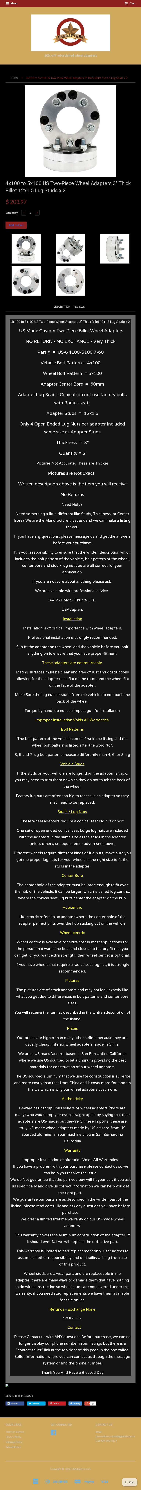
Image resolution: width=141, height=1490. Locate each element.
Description (62, 306)
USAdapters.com (81, 1468)
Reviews (79, 306)
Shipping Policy (14, 1442)
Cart (132, 3)
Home (15, 78)
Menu (13, 3)
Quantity (12, 212)
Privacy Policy (13, 1436)
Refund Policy (13, 1447)
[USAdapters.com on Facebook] (53, 1433)
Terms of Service (15, 1431)
